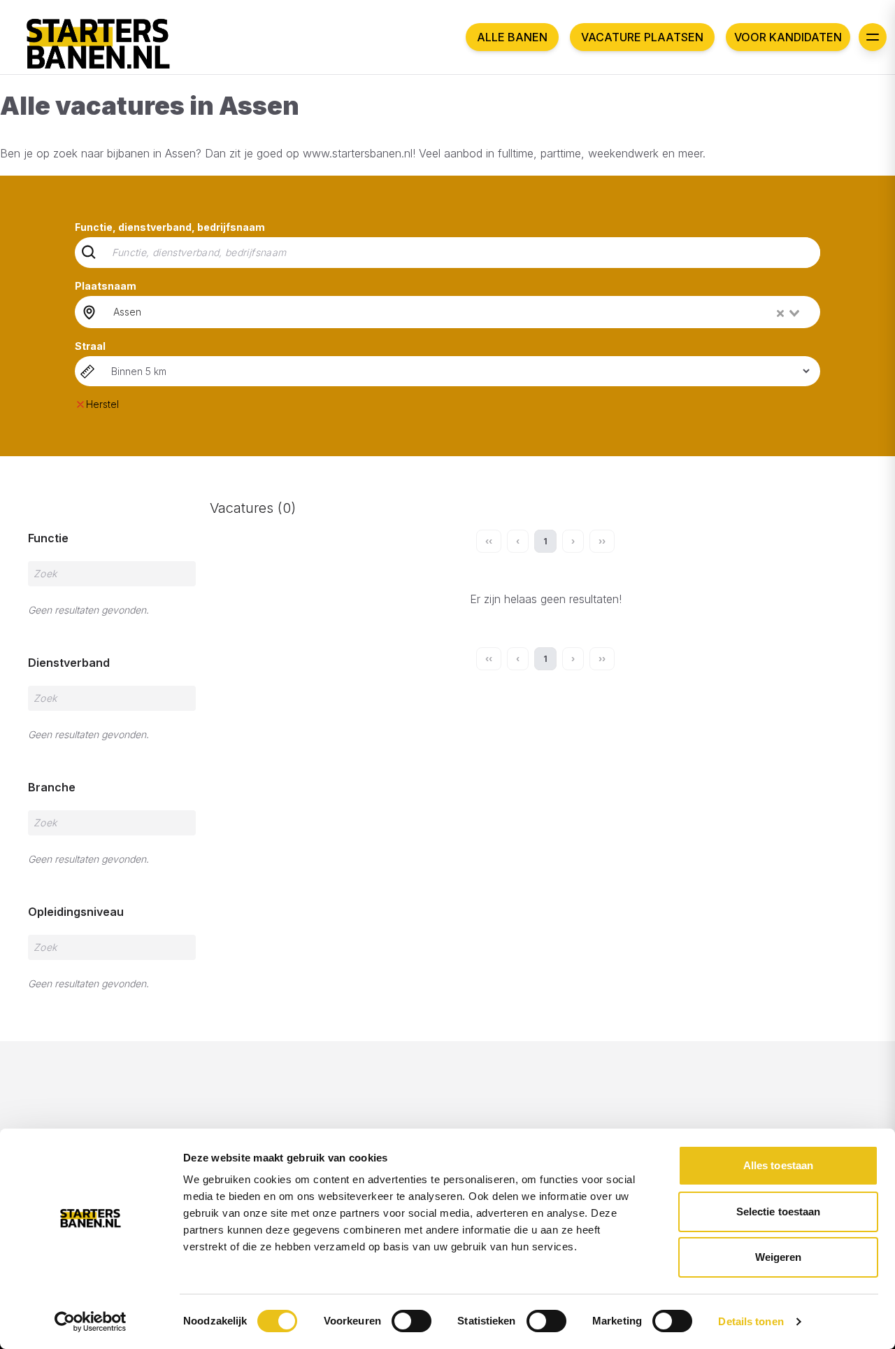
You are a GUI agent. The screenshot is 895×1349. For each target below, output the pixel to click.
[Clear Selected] (780, 313)
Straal (90, 346)
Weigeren (778, 1257)
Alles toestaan (778, 1165)
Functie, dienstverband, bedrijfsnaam (170, 227)
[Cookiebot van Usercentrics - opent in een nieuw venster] (90, 1321)
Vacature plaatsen (642, 37)
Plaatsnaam (105, 286)
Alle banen (512, 37)
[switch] (411, 1321)
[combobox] (458, 312)
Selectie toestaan (778, 1211)
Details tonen (750, 1321)
